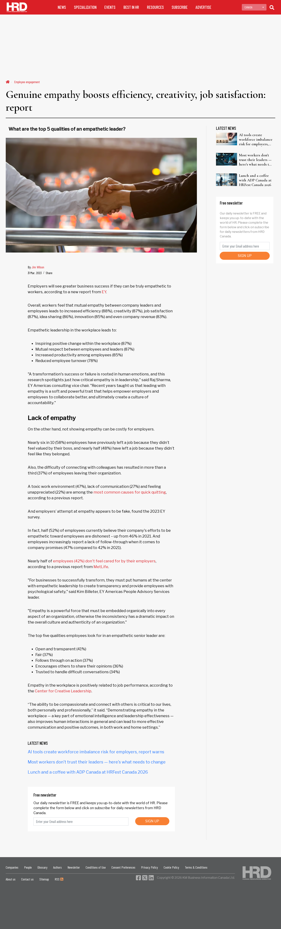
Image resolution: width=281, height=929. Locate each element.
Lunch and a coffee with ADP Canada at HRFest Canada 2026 (88, 772)
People (28, 867)
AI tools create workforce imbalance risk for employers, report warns (96, 751)
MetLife (100, 566)
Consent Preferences (123, 867)
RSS (57, 879)
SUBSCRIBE (180, 7)
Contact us (27, 879)
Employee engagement (27, 82)
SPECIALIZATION (85, 7)
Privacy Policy (149, 867)
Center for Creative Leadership (63, 691)
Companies (12, 867)
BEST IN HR (131, 7)
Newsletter (73, 867)
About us (10, 879)
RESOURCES (155, 7)
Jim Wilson (38, 267)
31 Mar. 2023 (35, 273)
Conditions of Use (96, 867)
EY (104, 292)
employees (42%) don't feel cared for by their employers (104, 561)
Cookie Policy (171, 867)
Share (49, 273)
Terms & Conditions (196, 867)
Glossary (42, 867)
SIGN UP (152, 821)
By (36, 267)
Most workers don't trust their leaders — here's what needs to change (97, 761)
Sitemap (44, 879)
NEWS (62, 7)
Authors (57, 867)
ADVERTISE (203, 7)
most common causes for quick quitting (129, 492)
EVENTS (109, 7)
